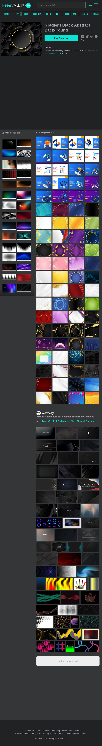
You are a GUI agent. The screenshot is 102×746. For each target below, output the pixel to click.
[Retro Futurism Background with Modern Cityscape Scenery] (60, 344)
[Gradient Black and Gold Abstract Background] (92, 209)
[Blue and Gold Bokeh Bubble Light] (76, 357)
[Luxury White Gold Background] (60, 290)
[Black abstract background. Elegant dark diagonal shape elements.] (24, 289)
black (6, 13)
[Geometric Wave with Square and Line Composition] (92, 277)
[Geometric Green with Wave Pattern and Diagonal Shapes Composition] (92, 250)
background (70, 13)
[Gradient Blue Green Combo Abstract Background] (43, 209)
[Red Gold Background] (43, 384)
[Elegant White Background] (60, 384)
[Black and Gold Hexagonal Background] (60, 330)
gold (26, 13)
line (58, 13)
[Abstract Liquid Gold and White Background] (43, 398)
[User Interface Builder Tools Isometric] (43, 156)
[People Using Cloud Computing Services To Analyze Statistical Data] (60, 196)
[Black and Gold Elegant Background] (76, 304)
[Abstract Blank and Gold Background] (60, 398)
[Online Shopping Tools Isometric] (76, 182)
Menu (91, 4)
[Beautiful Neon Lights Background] (92, 236)
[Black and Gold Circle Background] (76, 330)
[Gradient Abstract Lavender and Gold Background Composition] (60, 250)
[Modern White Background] (60, 357)
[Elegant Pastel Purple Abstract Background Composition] (76, 263)
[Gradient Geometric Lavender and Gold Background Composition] (76, 250)
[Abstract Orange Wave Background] (92, 398)
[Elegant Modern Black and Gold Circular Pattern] (76, 344)
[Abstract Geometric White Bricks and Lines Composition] (43, 277)
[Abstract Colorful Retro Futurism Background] (76, 398)
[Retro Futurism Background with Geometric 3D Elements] (43, 344)
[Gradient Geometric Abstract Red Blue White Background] (76, 277)
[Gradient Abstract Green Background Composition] (92, 304)
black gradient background (55, 421)
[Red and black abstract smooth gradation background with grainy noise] (24, 278)
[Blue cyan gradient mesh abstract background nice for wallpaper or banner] (9, 154)
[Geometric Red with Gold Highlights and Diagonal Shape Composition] (43, 317)
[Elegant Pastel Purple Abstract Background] (60, 317)
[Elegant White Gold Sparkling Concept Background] (43, 304)
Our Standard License (53, 53)
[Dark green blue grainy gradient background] (9, 196)
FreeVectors (16, 5)
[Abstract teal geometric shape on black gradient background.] (24, 237)
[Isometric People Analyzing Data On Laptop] (92, 142)
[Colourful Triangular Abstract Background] (76, 236)
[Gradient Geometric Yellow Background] (60, 223)
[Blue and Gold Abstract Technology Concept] (60, 304)
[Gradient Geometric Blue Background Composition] (92, 263)
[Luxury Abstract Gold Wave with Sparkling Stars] (60, 277)
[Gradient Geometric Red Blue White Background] (76, 317)
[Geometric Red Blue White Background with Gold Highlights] (60, 236)
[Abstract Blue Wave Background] (92, 384)
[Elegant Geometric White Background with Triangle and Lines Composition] (43, 223)
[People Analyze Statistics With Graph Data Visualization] (92, 182)
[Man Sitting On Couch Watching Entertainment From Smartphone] (76, 169)
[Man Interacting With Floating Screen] (60, 182)
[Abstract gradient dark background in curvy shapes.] (66, 497)
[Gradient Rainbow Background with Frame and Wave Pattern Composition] (43, 357)
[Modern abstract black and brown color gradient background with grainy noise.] (9, 185)
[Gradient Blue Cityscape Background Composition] (92, 344)
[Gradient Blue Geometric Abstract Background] (76, 209)
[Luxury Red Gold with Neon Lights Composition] (76, 290)
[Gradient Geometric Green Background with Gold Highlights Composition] (92, 223)
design (84, 13)
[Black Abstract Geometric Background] (92, 371)
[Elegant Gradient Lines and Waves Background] (60, 209)
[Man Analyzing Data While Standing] (60, 142)
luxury (96, 13)
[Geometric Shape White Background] (92, 290)
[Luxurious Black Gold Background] (92, 317)
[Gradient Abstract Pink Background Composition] (43, 263)
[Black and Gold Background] (76, 371)
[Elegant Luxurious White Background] (43, 290)
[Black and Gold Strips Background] (43, 330)
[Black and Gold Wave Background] (92, 330)
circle (48, 13)
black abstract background (84, 421)
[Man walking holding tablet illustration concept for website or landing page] (92, 156)
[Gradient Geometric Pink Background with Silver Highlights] (60, 263)
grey (16, 13)
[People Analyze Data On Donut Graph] (43, 142)
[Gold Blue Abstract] (76, 384)
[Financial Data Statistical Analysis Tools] (92, 169)
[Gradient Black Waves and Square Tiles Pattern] (43, 371)
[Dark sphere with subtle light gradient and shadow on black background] (9, 144)
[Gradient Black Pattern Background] (92, 357)
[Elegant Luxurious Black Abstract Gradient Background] (43, 250)
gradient (37, 13)
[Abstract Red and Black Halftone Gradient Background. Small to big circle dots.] (9, 175)
